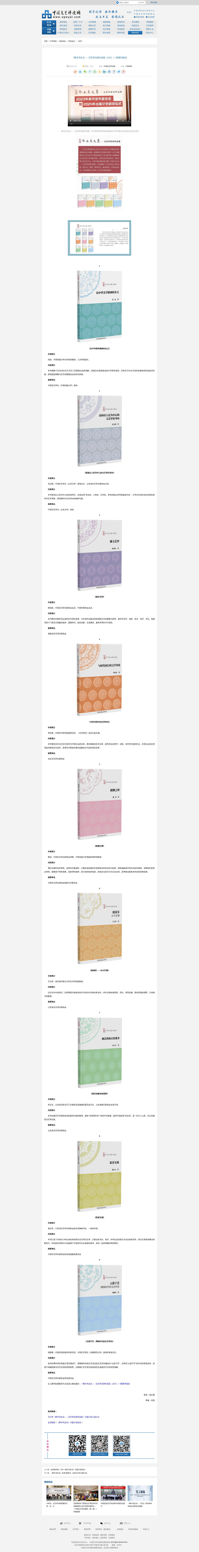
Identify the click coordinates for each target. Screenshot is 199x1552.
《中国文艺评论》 (63, 33)
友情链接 (120, 1529)
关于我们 (76, 1529)
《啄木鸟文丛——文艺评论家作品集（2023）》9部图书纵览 (105, 1384)
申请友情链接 (133, 1529)
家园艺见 (92, 29)
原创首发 (121, 25)
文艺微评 (150, 25)
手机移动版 (87, 1523)
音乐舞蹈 (135, 22)
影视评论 (121, 22)
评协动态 (135, 33)
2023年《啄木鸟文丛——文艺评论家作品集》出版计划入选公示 (74, 1417)
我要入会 (149, 29)
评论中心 (149, 33)
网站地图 (154, 2)
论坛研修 (106, 29)
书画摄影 (150, 22)
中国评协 (129, 66)
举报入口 (146, 1529)
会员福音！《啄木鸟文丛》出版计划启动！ (65, 1422)
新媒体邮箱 (140, 17)
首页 (45, 41)
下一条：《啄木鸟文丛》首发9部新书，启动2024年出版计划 (65, 1473)
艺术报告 (92, 33)
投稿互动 (135, 25)
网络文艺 (92, 25)
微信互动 (107, 1523)
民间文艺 (78, 25)
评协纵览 (63, 29)
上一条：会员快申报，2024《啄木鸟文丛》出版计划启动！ (65, 1469)
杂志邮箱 (151, 17)
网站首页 (53, 1529)
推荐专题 (120, 33)
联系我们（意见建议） (104, 1529)
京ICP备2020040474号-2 (119, 1542)
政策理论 (63, 22)
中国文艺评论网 (109, 66)
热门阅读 (106, 25)
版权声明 (87, 1529)
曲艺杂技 (63, 25)
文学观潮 (92, 22)
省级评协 (77, 29)
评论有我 (106, 33)
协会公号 (77, 33)
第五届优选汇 (135, 29)
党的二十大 (77, 22)
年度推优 (121, 29)
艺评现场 (53, 41)
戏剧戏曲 (106, 22)
